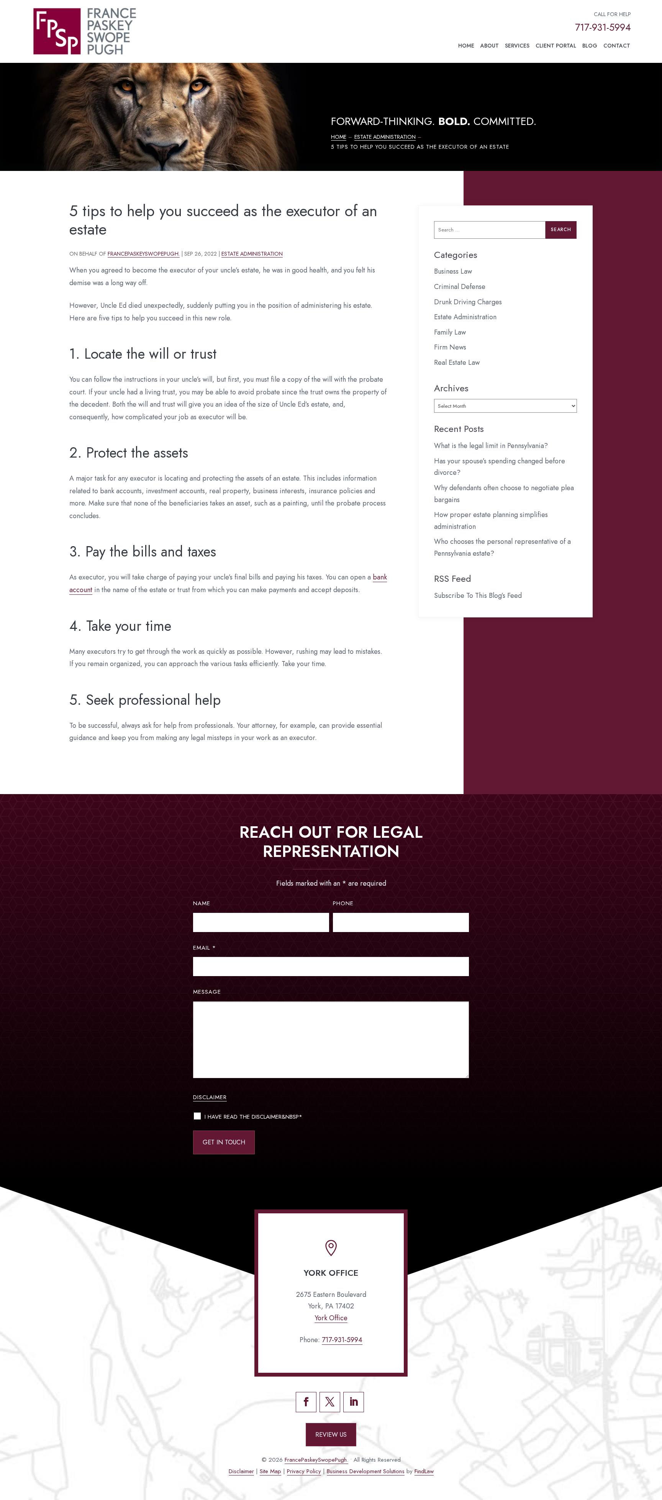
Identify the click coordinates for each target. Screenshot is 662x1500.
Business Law (453, 271)
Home (466, 45)
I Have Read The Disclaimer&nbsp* (253, 1117)
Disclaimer (210, 1097)
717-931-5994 (603, 27)
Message (207, 992)
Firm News (450, 347)
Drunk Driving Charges (468, 302)
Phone (343, 903)
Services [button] (517, 45)
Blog (589, 45)
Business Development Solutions (366, 1471)
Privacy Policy (304, 1471)
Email (204, 948)
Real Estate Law (457, 363)
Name (201, 903)
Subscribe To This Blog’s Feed (478, 596)
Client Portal (556, 45)
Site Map (270, 1471)
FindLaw (424, 1471)
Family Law (450, 332)
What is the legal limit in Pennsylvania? (491, 446)
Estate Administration (252, 254)
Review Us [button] (331, 1434)
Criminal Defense (459, 287)
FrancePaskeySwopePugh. (144, 254)
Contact (616, 45)
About (489, 45)
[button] (653, 1444)
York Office (331, 1318)
